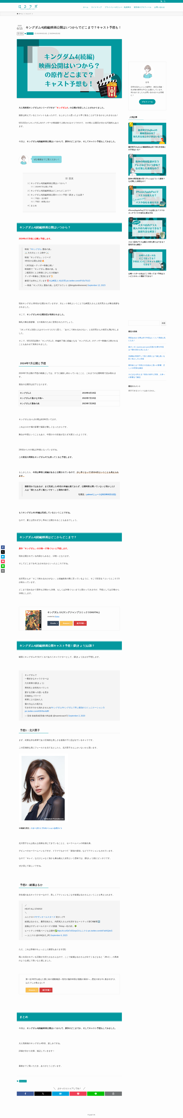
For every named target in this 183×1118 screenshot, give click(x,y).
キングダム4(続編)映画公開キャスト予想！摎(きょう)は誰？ (57, 195)
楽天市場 (80, 623)
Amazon (66, 623)
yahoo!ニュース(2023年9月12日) (101, 494)
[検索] (164, 1)
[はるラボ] (28, 7)
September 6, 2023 (59, 935)
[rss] (161, 1)
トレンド (30, 33)
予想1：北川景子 (41, 198)
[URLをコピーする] (113, 1094)
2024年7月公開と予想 (43, 187)
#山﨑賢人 (53, 281)
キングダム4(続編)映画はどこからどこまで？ (51, 191)
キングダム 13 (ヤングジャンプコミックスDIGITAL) (73, 612)
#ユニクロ (83, 931)
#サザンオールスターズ (44, 917)
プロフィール (147, 102)
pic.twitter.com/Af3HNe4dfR (37, 711)
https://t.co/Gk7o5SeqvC (67, 931)
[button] (25, 1094)
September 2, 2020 (76, 716)
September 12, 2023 (96, 285)
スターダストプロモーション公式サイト (46, 828)
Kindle (53, 623)
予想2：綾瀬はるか (42, 202)
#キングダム (36, 249)
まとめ (34, 206)
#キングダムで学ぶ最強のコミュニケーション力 (83, 708)
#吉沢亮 (62, 281)
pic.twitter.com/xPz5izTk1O (78, 281)
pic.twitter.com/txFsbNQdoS (100, 931)
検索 (163, 323)
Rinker (57, 616)
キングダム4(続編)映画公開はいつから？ (49, 183)
